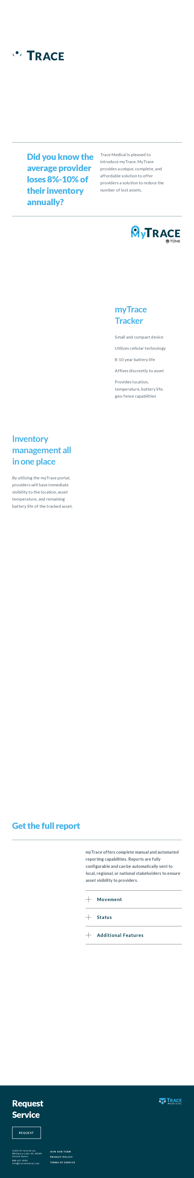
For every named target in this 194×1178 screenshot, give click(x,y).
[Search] (45, 7)
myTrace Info (162, 1042)
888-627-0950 (19, 1160)
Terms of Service (62, 1162)
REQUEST (26, 1132)
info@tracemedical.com (22, 1163)
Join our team (60, 1151)
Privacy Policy (61, 1157)
